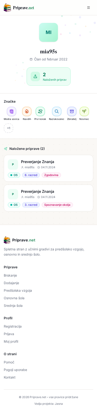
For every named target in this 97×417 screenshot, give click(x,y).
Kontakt (10, 377)
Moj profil (11, 341)
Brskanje (10, 275)
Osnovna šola (14, 298)
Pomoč (9, 362)
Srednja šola (13, 305)
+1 (8, 128)
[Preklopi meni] (88, 7)
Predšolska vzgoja (18, 290)
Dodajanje (11, 283)
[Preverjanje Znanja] (48, 168)
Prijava (9, 334)
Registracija (13, 326)
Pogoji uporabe (15, 370)
